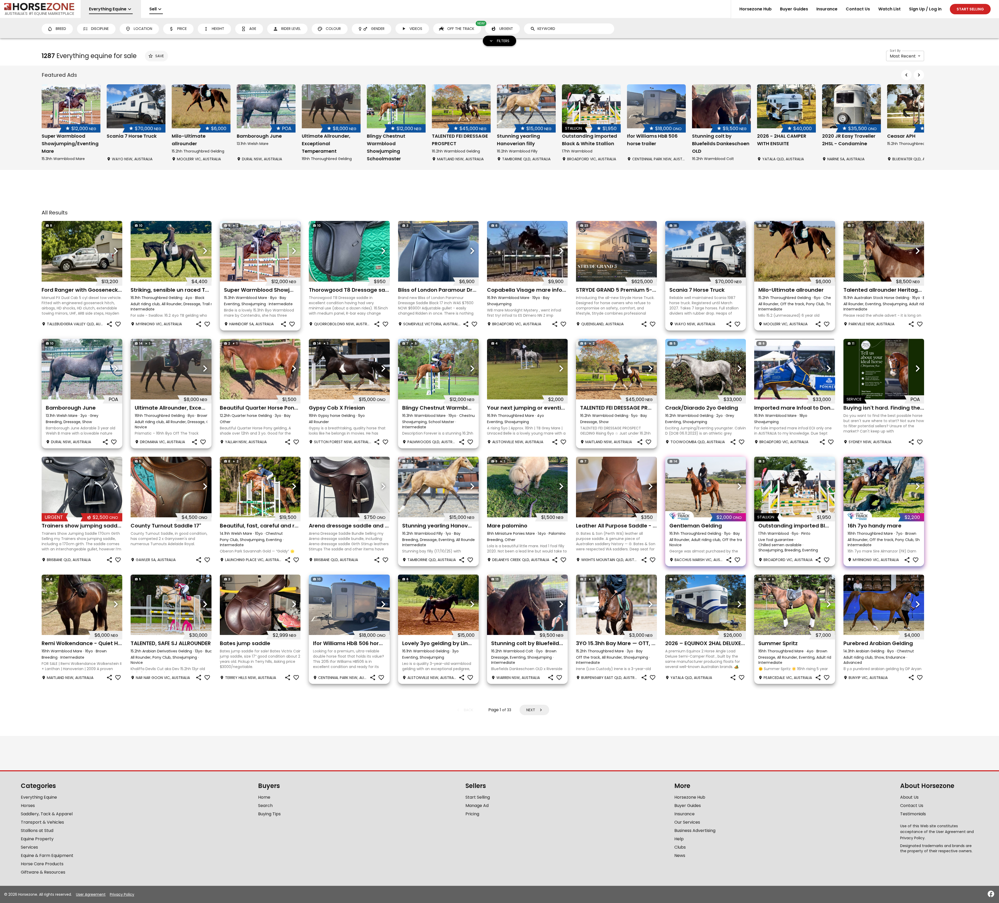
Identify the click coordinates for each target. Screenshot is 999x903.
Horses (28, 806)
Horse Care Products (42, 864)
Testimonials (913, 814)
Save (159, 56)
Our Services (687, 822)
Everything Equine (39, 797)
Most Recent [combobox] (903, 56)
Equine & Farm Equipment (47, 856)
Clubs (680, 847)
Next (530, 710)
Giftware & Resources (43, 872)
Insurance (826, 9)
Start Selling (477, 797)
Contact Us (858, 9)
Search (265, 806)
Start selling (970, 9)
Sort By (895, 50)
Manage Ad (477, 806)
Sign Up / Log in (925, 9)
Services (29, 847)
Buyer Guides (794, 9)
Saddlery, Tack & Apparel (47, 814)
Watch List (889, 9)
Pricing (472, 814)
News (679, 856)
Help (679, 839)
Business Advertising (694, 831)
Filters (503, 40)
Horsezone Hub (755, 9)
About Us (909, 797)
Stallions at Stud (37, 831)
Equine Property (37, 839)
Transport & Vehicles (42, 822)
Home (264, 797)
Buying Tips (269, 814)
